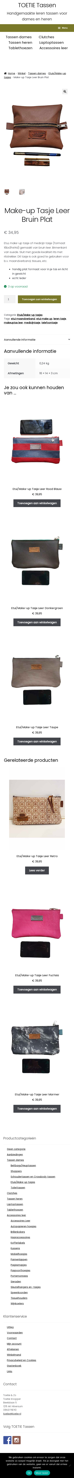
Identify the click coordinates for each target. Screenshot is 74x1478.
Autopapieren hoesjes (23, 1226)
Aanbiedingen (15, 1154)
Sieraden (16, 1281)
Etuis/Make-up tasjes (30, 315)
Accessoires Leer (20, 1220)
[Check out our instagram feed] (16, 1440)
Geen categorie (16, 1149)
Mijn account (14, 1343)
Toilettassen (18, 1187)
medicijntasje (32, 322)
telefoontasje (49, 322)
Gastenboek (14, 1365)
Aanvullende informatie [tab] (19, 340)
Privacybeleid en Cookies (21, 1360)
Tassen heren (20, 42)
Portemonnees (19, 1276)
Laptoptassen (51, 42)
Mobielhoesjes (19, 1254)
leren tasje (60, 318)
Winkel (21, 73)
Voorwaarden (15, 1332)
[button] (65, 91)
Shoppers (16, 1171)
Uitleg (10, 1327)
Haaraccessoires (20, 1237)
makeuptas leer (13, 322)
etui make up (44, 318)
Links (9, 1371)
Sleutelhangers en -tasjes (26, 1287)
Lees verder (37, 870)
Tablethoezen (20, 48)
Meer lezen (42, 1472)
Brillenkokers (18, 1232)
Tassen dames (19, 37)
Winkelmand (14, 1354)
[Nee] (69, 1465)
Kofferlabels (18, 1243)
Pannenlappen (19, 1259)
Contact (12, 1338)
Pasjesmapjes (19, 1265)
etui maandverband (23, 318)
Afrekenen (13, 1349)
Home (11, 73)
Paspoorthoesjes (20, 1270)
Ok (29, 1472)
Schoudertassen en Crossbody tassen (33, 1176)
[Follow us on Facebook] (7, 1440)
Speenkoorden (19, 1292)
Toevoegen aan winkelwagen (39, 299)
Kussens (15, 1248)
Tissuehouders (19, 1298)
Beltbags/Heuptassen (23, 1165)
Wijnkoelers (17, 1303)
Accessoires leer (53, 48)
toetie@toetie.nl (12, 1413)
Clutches (46, 37)
